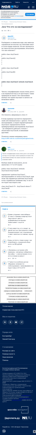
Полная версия (7, 306)
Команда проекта (8, 354)
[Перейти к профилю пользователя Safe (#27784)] (4, 149)
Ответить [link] (4, 102)
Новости (25, 2)
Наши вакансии (7, 357)
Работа (17, 2)
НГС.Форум (5, 22)
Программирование (7, 24)
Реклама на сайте (8, 351)
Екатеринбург (7, 336)
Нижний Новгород (8, 339)
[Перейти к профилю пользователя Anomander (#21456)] (4, 110)
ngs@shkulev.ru (26, 395)
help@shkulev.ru (17, 400)
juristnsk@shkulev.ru (25, 398)
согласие (17, 16)
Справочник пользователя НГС (13, 310)
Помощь (5, 360)
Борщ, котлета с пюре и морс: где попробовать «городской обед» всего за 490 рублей (20, 242)
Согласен (30, 14)
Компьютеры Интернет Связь (18, 22)
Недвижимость (7, 2)
